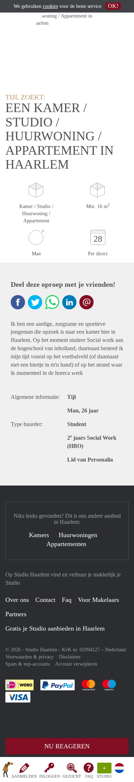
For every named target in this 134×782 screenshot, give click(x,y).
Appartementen (66, 543)
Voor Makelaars (98, 599)
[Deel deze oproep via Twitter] (35, 302)
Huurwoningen (78, 535)
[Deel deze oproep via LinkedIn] (69, 302)
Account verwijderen (76, 664)
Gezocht (72, 776)
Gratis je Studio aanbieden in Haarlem (55, 628)
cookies (50, 6)
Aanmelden (24, 776)
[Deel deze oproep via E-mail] (86, 302)
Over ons (17, 599)
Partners (15, 614)
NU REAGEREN (67, 746)
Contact (45, 599)
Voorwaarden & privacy (29, 657)
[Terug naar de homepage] (8, 771)
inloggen (49, 776)
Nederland (115, 649)
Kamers (39, 535)
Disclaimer (70, 657)
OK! (113, 6)
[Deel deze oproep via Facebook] (18, 302)
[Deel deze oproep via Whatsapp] (52, 302)
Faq (66, 599)
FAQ (89, 776)
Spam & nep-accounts (27, 664)
